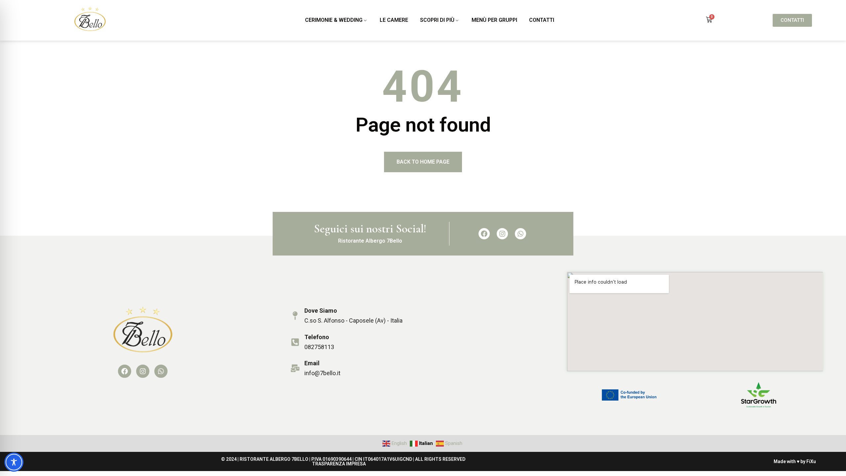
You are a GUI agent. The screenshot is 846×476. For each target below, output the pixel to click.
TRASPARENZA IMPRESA (339, 463)
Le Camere (394, 20)
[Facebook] (484, 233)
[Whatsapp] (520, 233)
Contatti (541, 20)
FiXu (811, 461)
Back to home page (423, 162)
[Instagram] (502, 233)
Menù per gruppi (494, 20)
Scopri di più (437, 20)
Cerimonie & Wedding (334, 20)
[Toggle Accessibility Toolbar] (14, 462)
